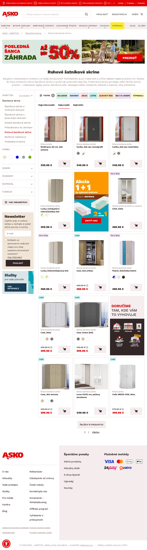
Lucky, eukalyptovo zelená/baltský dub (50, 209)
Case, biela (50, 331)
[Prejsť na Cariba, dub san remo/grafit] (91, 129)
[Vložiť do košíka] (64, 163)
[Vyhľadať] (87, 14)
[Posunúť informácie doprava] (111, 3)
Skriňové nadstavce (15, 137)
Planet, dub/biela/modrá (124, 269)
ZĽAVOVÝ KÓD (106, 95)
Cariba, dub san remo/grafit (90, 145)
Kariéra (6, 504)
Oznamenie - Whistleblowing (38, 500)
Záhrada (104, 26)
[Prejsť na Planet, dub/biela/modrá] (127, 252)
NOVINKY (74, 95)
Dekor (6, 168)
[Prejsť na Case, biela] (55, 314)
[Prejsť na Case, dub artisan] (91, 252)
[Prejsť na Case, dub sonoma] (55, 376)
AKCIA (84, 95)
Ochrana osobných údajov (40, 528)
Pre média (7, 498)
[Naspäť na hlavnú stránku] (10, 14)
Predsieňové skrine (15, 141)
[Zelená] (30, 157)
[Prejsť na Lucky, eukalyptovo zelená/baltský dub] (55, 191)
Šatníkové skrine (11, 100)
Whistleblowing (8, 533)
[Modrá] (17, 157)
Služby (142, 26)
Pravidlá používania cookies (41, 533)
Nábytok (7, 95)
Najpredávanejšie (46, 105)
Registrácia (119, 14)
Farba (6, 149)
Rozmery (7, 176)
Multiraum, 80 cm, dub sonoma (52, 147)
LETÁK (93, 95)
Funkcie (7, 191)
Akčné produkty (72, 461)
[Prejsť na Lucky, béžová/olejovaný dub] (55, 252)
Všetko (95, 432)
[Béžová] (4, 157)
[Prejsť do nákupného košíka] (137, 14)
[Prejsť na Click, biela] (127, 191)
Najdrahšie (78, 105)
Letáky (120, 3)
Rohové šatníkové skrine (18, 132)
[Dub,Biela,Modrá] (114, 277)
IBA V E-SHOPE (123, 95)
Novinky (68, 488)
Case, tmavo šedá (86, 331)
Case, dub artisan (86, 269)
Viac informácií (14, 257)
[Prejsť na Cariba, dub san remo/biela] (127, 129)
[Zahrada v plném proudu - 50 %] (73, 62)
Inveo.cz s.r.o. (86, 545)
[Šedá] (23, 157)
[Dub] (47, 339)
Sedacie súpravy (88, 26)
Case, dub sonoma (50, 393)
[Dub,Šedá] (78, 153)
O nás (5, 471)
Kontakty (141, 3)
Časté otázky (36, 484)
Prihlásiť (102, 14)
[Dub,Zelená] (42, 215)
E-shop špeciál (72, 474)
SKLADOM (62, 95)
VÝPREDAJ (138, 95)
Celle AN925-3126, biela (123, 393)
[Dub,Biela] (83, 153)
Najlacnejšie (64, 105)
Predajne (130, 3)
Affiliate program (39, 508)
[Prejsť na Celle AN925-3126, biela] (127, 376)
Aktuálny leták (72, 468)
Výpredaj (68, 481)
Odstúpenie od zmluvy (42, 478)
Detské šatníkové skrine (17, 122)
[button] (6, 543)
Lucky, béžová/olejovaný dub (54, 269)
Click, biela (127, 207)
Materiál (8, 184)
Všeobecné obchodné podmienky (15, 528)
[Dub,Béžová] (47, 215)
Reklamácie (36, 471)
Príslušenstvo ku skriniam (18, 127)
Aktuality (7, 478)
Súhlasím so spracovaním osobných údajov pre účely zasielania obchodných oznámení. (18, 247)
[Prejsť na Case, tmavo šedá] (91, 314)
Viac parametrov (18, 202)
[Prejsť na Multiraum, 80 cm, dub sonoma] (55, 129)
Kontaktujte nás (38, 491)
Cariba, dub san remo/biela (125, 145)
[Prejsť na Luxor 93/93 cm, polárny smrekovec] (91, 376)
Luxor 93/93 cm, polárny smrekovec (88, 394)
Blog (133, 26)
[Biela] (11, 157)
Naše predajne (10, 484)
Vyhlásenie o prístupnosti (36, 517)
